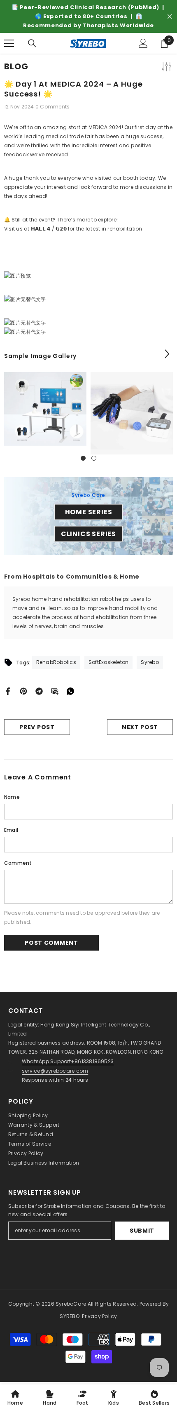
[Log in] (143, 43)
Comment (18, 862)
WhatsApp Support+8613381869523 (68, 1061)
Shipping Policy (28, 1115)
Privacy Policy (25, 1153)
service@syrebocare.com (55, 1070)
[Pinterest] (23, 690)
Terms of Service (29, 1143)
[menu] (9, 43)
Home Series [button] (88, 512)
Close (170, 17)
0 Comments (52, 106)
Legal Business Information (43, 1162)
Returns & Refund (30, 1134)
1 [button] (83, 458)
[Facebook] (8, 690)
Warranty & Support (33, 1124)
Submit (142, 1230)
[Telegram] (39, 690)
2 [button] (93, 458)
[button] (167, 353)
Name (12, 796)
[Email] (54, 690)
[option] (88, 16)
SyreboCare (72, 1303)
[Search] (32, 43)
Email (11, 829)
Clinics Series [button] (88, 534)
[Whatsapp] (70, 690)
